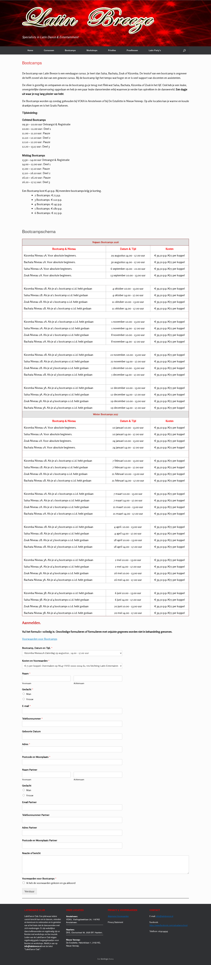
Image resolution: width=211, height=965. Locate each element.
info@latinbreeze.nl (164, 916)
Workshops (92, 50)
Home (30, 50)
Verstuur (29, 891)
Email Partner (29, 802)
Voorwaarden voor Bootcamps (39, 639)
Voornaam (26, 683)
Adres (26, 744)
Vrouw (29, 699)
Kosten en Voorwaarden (35, 660)
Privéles (112, 50)
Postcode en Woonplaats (36, 756)
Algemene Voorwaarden (118, 916)
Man (28, 693)
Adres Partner (29, 827)
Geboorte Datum (31, 731)
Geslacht (27, 689)
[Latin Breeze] (88, 20)
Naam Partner (29, 769)
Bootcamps (70, 50)
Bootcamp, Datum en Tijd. (37, 647)
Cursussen (49, 50)
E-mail (26, 705)
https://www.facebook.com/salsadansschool (169, 925)
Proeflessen (132, 50)
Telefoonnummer (32, 718)
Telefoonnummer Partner (35, 814)
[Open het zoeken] (184, 50)
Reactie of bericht (31, 853)
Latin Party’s (155, 50)
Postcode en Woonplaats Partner (39, 840)
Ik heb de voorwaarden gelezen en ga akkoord (50, 882)
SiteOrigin (104, 959)
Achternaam (79, 683)
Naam (26, 673)
